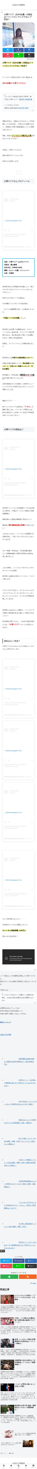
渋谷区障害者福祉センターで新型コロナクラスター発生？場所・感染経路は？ (20, 1184)
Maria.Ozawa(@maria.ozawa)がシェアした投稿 (19, 247)
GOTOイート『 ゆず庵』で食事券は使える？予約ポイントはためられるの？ (20, 1083)
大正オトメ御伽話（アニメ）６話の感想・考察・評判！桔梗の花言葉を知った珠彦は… (20, 1162)
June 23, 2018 (23, 108)
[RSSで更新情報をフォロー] (28, 1276)
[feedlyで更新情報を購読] (9, 1276)
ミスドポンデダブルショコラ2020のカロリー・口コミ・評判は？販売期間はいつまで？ (20, 1205)
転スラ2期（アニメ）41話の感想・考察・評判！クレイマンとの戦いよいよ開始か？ (20, 1141)
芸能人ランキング (5, 1022)
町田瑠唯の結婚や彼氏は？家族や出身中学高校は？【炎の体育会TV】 (19, 1061)
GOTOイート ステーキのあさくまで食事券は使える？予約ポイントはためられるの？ (20, 1245)
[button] (33, 679)
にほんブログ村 (5, 1034)
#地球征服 (28, 99)
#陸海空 (22, 99)
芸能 (3, 1251)
